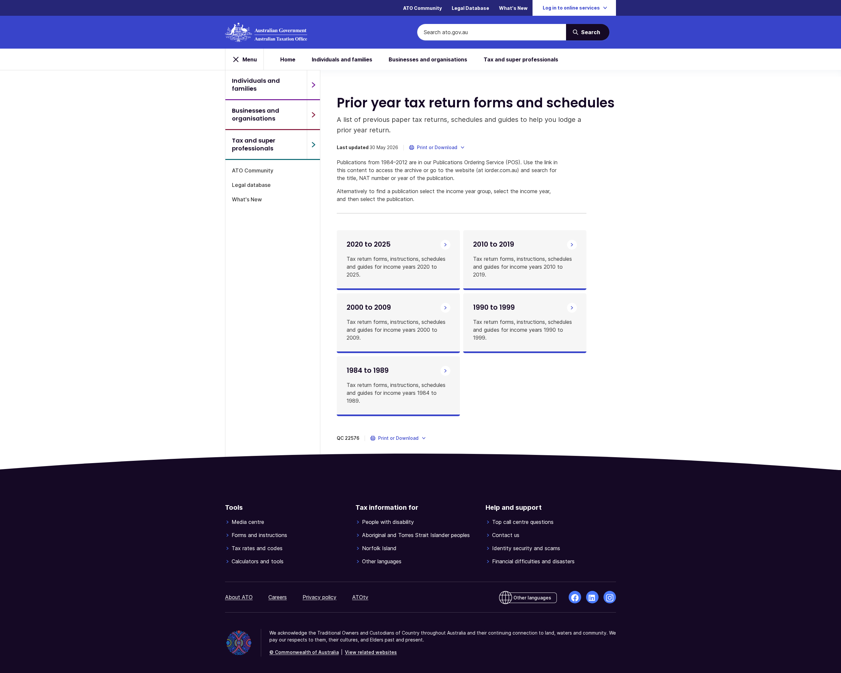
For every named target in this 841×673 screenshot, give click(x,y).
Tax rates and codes (257, 548)
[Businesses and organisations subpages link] (313, 114)
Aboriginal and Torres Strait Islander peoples (416, 535)
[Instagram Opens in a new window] (609, 597)
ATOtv (360, 597)
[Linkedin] (592, 597)
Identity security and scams (526, 548)
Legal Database (470, 8)
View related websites (371, 652)
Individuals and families (342, 59)
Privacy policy (319, 597)
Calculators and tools (258, 561)
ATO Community (422, 8)
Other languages (381, 561)
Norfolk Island (379, 548)
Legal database (251, 185)
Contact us (505, 535)
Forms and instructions (259, 535)
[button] (437, 147)
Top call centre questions (523, 522)
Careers (277, 597)
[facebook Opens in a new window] (575, 597)
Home (287, 59)
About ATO (239, 597)
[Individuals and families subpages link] (313, 84)
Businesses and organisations (428, 59)
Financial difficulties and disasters (533, 561)
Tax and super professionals (521, 59)
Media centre (248, 522)
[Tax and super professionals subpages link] (313, 144)
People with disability (388, 522)
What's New (513, 8)
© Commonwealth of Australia (304, 652)
